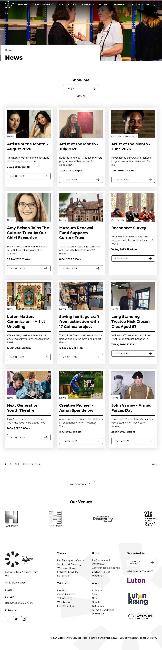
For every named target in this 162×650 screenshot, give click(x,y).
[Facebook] (8, 619)
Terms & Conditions (103, 610)
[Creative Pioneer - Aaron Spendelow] (81, 385)
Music (103, 5)
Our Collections (66, 594)
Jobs (94, 594)
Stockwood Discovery (69, 564)
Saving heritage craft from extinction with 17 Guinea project (79, 322)
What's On (67, 5)
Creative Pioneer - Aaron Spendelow (76, 408)
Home (8, 50)
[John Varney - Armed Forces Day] (133, 385)
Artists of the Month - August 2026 (27, 146)
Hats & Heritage (66, 606)
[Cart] (6, 12)
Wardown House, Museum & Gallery (67, 570)
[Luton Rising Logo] (142, 599)
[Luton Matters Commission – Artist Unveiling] (29, 296)
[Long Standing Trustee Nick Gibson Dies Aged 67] (133, 296)
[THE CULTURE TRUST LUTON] (10, 4)
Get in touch (99, 606)
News (10, 136)
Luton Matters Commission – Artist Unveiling (26, 322)
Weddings (98, 576)
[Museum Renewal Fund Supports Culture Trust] (81, 207)
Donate (96, 602)
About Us (97, 590)
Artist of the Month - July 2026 (78, 146)
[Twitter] (16, 619)
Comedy (88, 5)
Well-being (63, 602)
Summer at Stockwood (36, 5)
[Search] (155, 12)
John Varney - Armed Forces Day (131, 408)
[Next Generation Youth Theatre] (29, 385)
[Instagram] (24, 619)
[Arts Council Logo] (142, 616)
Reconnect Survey (128, 228)
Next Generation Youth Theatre (22, 408)
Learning (62, 590)
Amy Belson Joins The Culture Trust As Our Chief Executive (28, 233)
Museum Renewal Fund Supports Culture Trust (76, 233)
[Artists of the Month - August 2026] (29, 124)
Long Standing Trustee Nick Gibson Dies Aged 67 (130, 322)
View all (81, 96)
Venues (119, 5)
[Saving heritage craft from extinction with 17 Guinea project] (81, 296)
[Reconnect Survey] (133, 207)
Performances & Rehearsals (101, 562)
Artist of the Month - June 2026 (130, 146)
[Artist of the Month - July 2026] (81, 124)
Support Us (141, 5)
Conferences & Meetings (106, 568)
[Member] (153, 4)
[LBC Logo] (142, 581)
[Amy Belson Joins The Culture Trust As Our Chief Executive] (29, 207)
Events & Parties (101, 572)
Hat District (63, 576)
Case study (117, 220)
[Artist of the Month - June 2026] (133, 124)
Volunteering (64, 598)
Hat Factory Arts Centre (70, 560)
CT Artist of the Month (123, 136)
